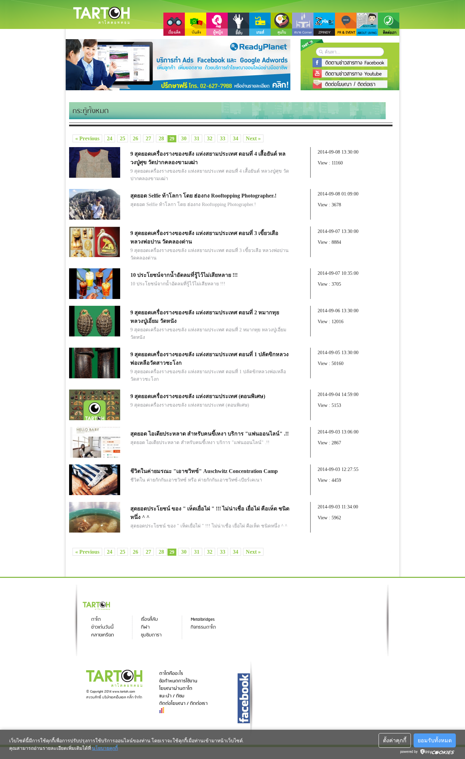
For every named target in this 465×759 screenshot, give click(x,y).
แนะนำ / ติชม (172, 696)
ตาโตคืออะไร (171, 673)
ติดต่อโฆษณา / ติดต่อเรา (183, 703)
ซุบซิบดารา (151, 635)
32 (209, 138)
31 (196, 138)
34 (235, 138)
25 (122, 138)
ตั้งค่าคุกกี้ (394, 740)
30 (184, 138)
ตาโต (96, 619)
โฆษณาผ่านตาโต (175, 688)
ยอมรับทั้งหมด (435, 740)
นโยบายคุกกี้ (105, 748)
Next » (253, 138)
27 (148, 138)
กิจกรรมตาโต (203, 627)
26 (135, 138)
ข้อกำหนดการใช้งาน (178, 681)
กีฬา (145, 627)
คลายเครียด (102, 635)
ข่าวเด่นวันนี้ (102, 627)
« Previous (87, 138)
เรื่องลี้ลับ (149, 619)
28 (161, 138)
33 (222, 138)
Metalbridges (202, 619)
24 (109, 138)
